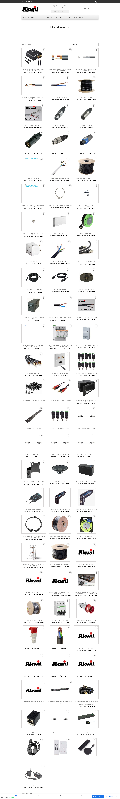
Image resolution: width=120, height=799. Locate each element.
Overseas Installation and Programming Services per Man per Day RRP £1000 (59, 593)
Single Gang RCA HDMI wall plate (33, 373)
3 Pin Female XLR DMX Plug (60, 125)
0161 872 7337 (29, 2)
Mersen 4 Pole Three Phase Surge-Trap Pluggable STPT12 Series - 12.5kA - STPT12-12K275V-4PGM (60, 346)
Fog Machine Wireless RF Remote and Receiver (34, 785)
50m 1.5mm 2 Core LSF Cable (60, 97)
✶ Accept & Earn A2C (97, 796)
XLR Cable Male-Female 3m (60, 289)
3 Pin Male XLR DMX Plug (86, 125)
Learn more (11, 797)
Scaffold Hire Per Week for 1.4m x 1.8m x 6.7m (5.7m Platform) (33, 565)
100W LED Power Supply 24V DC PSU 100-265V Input (34, 234)
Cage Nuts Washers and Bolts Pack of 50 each (34, 400)
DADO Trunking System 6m (60, 233)
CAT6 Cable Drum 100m (86, 97)
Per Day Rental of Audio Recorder (86, 675)
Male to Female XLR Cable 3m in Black (86, 428)
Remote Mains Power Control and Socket (60, 759)
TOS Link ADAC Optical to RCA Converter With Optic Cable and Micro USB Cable (33, 70)
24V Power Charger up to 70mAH (33, 509)
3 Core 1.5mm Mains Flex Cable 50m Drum (60, 564)
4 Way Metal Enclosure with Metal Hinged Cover (86, 345)
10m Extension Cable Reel (86, 233)
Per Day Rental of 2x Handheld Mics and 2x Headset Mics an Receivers (34, 702)
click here (56, 9)
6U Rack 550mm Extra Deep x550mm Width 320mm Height (86, 401)
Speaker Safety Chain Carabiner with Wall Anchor (60, 205)
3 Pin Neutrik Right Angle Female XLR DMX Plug (86, 509)
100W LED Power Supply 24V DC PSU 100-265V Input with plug (86, 206)
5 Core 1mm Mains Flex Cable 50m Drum (60, 178)
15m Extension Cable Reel (86, 536)
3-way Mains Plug (33, 261)
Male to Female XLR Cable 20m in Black (86, 455)
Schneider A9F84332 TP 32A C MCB (60, 620)
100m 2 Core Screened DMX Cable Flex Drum (33, 125)
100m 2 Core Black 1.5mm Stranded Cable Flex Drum (60, 318)
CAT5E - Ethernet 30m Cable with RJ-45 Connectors (33, 290)
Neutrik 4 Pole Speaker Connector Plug (86, 152)
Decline (116, 796)
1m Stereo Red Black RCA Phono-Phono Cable (60, 400)
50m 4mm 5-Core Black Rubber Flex (33, 620)
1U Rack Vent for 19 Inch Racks (34, 428)
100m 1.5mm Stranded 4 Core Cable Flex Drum (60, 261)
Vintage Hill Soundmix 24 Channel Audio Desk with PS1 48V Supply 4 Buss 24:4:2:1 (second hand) (86, 593)
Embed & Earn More (109, 796)
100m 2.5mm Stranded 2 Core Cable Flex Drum (86, 317)
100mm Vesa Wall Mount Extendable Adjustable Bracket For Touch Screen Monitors (33, 482)
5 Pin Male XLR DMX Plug (33, 152)
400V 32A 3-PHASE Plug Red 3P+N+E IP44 (86, 620)
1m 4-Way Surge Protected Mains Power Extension (86, 731)
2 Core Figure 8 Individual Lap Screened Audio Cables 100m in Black (60, 70)
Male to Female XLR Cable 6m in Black (33, 455)
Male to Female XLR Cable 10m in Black (60, 455)
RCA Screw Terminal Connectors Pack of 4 (60, 428)
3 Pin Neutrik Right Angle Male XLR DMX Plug (60, 509)
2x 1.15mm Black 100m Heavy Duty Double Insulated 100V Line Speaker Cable (33, 98)
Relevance (85, 44)
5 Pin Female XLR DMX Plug (60, 152)
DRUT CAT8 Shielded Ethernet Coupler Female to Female (33, 731)
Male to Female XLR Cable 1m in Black (60, 731)
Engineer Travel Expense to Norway (86, 564)
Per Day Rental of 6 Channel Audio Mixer (33, 675)
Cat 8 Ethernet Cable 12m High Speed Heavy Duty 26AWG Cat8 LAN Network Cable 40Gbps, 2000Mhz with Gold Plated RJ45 (86, 703)
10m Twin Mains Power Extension (33, 759)
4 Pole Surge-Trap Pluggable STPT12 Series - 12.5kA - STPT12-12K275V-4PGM (33, 346)
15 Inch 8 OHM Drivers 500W (60, 481)
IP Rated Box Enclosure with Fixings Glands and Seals (33, 206)
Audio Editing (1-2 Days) (60, 675)
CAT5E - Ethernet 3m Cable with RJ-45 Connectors (86, 262)
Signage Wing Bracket (33, 178)
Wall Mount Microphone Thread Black (86, 289)
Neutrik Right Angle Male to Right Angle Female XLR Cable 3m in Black (34, 537)
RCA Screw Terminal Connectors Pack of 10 (86, 373)
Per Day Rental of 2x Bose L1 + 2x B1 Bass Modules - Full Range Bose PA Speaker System (86, 647)
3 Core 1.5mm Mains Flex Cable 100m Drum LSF (86, 178)
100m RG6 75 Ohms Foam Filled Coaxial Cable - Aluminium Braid (86, 70)
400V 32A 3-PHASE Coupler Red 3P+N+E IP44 (33, 647)
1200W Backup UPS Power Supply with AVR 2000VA (33, 318)
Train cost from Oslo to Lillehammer (33, 592)
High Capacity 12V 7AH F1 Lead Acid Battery (86, 481)
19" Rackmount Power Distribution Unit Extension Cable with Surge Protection (60, 702)
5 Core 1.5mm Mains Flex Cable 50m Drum (60, 647)
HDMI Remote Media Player (86, 759)
